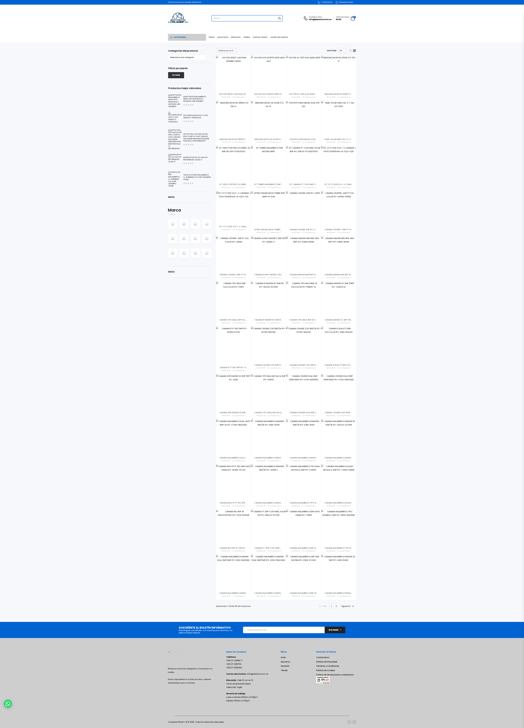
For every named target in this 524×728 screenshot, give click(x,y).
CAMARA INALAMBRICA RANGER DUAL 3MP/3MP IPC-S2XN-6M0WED (249, 593)
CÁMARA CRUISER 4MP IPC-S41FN (304, 229)
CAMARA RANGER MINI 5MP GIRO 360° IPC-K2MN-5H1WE (314, 274)
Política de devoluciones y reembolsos (335, 675)
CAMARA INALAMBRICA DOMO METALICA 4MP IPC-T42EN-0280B (353, 502)
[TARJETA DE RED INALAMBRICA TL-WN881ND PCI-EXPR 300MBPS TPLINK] (175, 179)
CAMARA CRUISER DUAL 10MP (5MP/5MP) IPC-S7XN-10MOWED (352, 412)
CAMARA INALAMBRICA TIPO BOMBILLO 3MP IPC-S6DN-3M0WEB (352, 548)
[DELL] (206, 223)
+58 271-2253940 (234, 667)
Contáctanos (326, 2)
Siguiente (345, 606)
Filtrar (176, 75)
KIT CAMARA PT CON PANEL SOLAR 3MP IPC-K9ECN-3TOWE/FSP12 (318, 184)
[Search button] (279, 18)
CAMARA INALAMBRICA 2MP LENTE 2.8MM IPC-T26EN (312, 548)
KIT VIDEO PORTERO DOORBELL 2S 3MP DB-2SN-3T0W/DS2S (246, 184)
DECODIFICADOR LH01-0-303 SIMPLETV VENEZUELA (195, 116)
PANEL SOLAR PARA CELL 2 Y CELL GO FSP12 (343, 139)
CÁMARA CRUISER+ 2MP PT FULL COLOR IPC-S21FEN (242, 274)
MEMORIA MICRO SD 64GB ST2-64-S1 (271, 139)
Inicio (212, 37)
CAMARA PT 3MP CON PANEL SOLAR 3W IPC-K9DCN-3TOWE (281, 548)
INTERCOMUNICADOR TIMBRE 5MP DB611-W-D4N (276, 229)
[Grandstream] (184, 238)
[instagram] (354, 722)
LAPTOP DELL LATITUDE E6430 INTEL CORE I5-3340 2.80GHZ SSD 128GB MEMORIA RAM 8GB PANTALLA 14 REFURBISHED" (196, 137)
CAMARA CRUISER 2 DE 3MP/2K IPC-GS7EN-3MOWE (312, 365)
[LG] (184, 253)
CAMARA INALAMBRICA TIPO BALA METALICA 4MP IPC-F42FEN (316, 502)
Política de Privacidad (326, 662)
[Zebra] (206, 253)
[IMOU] (172, 253)
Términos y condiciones (327, 666)
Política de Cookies (325, 670)
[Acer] (172, 223)
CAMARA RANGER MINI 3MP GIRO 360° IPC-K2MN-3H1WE (349, 274)
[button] (8, 704)
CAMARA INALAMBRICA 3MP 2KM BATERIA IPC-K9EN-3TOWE (315, 593)
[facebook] (349, 722)
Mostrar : (332, 50)
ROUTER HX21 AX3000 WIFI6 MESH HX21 (271, 94)
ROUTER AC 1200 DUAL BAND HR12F (304, 94)
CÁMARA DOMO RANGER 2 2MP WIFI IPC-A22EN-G (276, 274)
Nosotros (222, 37)
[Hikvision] (195, 238)
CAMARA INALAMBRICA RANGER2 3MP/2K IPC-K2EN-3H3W (279, 457)
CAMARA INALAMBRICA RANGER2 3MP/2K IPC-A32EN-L (278, 502)
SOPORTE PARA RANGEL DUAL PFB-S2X (306, 139)
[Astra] (184, 223)
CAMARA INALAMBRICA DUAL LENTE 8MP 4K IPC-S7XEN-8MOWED (248, 457)
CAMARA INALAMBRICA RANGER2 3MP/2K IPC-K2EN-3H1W (314, 457)
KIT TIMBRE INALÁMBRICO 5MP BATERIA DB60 (274, 184)
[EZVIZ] (172, 238)
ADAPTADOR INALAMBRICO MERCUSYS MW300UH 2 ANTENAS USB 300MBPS (194, 99)
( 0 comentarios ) (239, 97)
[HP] (206, 238)
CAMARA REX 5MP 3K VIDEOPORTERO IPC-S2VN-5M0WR (244, 548)
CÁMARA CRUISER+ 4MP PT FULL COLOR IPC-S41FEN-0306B (350, 229)
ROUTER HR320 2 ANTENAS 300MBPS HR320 (238, 94)
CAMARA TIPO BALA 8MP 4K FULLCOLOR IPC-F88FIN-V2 (314, 319)
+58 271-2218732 (233, 664)
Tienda (246, 37)
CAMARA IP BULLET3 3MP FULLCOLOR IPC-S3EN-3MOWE (349, 365)
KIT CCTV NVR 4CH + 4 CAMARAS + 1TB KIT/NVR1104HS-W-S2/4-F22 (250, 226)
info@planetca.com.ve (257, 674)
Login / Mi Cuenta (279, 37)
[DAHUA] (195, 223)
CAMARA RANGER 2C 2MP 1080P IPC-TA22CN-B (345, 319)
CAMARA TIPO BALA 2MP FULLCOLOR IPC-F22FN (240, 319)
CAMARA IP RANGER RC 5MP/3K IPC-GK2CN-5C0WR (277, 319)
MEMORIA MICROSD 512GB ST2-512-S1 (341, 94)
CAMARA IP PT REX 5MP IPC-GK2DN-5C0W (238, 367)
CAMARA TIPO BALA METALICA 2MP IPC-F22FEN (275, 412)
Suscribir (333, 630)
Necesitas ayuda (346, 2)
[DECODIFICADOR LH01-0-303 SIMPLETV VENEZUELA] (175, 118)
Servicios (236, 37)
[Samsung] (195, 253)
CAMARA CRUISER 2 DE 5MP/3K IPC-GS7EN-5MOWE (277, 365)
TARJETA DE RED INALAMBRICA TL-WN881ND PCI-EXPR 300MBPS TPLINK (197, 177)
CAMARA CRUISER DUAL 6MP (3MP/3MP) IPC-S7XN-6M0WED (316, 412)
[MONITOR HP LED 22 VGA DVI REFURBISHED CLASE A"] (175, 160)
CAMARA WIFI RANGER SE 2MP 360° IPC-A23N (239, 412)
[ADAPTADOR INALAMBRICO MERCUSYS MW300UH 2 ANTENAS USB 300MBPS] (175, 101)
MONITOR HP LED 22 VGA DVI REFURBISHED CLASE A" (195, 158)
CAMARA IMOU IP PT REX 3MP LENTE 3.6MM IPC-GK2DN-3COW (247, 502)
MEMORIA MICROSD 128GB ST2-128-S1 (236, 139)
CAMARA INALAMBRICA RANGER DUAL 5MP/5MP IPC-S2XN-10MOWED (284, 593)
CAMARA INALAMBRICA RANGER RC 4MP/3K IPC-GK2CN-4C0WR (353, 457)
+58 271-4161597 (233, 660)
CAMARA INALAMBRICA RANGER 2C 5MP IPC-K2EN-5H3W (349, 593)
